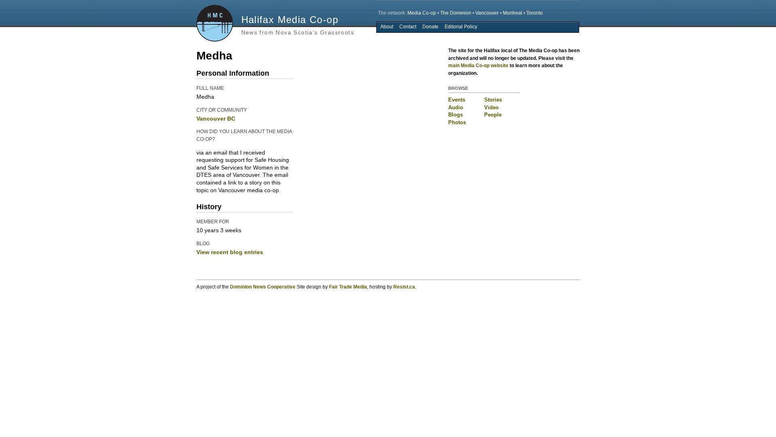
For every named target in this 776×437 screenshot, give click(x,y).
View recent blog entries (229, 252)
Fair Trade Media (348, 287)
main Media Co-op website (478, 65)
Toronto (534, 13)
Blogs (455, 115)
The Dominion (455, 13)
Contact (407, 27)
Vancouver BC (215, 118)
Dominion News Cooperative (262, 287)
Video (491, 107)
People (493, 115)
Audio (455, 107)
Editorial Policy (461, 27)
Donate (430, 27)
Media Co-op (421, 13)
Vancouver (487, 13)
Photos (457, 122)
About (386, 27)
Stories (493, 100)
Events (456, 100)
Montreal (512, 13)
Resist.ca (404, 287)
